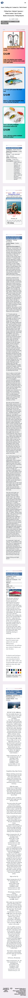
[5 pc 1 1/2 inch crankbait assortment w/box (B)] (14, 115)
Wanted (14, 11)
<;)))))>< (11, 989)
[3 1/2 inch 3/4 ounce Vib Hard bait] (14, 78)
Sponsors (20, 11)
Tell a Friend (23, 995)
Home (2, 7)
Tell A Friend (22, 7)
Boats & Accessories (8, 15)
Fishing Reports (19, 15)
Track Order (4, 23)
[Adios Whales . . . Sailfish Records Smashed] (14, 705)
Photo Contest (9, 13)
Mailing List (8, 7)
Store (3, 21)
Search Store (22, 989)
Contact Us (15, 7)
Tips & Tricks (17, 13)
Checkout (16, 21)
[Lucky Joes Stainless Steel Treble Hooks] (14, 39)
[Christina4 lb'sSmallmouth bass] (14, 207)
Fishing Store (7, 11)
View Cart (9, 21)
